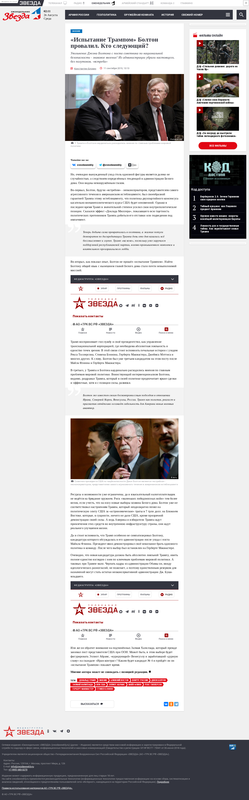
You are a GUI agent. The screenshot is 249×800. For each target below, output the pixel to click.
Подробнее (163, 781)
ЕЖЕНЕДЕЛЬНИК (101, 3)
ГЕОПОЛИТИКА (106, 14)
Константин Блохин (85, 68)
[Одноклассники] (171, 704)
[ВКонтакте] (166, 704)
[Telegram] (176, 704)
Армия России (79, 14)
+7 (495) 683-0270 (18, 769)
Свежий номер (192, 14)
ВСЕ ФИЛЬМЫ (217, 145)
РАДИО (78, 3)
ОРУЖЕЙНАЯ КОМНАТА (139, 14)
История (168, 14)
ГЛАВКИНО (186, 3)
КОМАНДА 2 (167, 3)
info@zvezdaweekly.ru (22, 766)
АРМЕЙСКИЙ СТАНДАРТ (135, 3)
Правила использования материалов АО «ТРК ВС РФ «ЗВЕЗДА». (37, 788)
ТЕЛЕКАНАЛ (55, 3)
